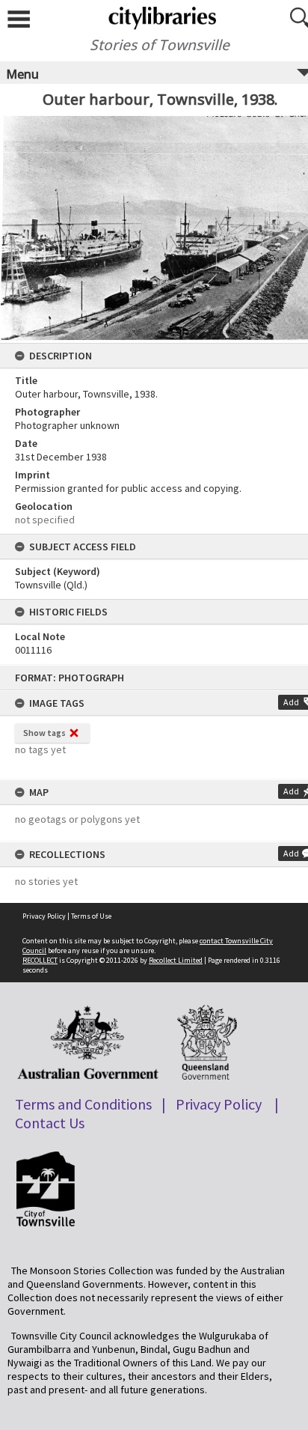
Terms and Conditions (83, 1104)
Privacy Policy (44, 916)
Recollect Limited (176, 960)
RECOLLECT (40, 960)
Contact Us (49, 1122)
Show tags (44, 732)
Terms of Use (91, 916)
